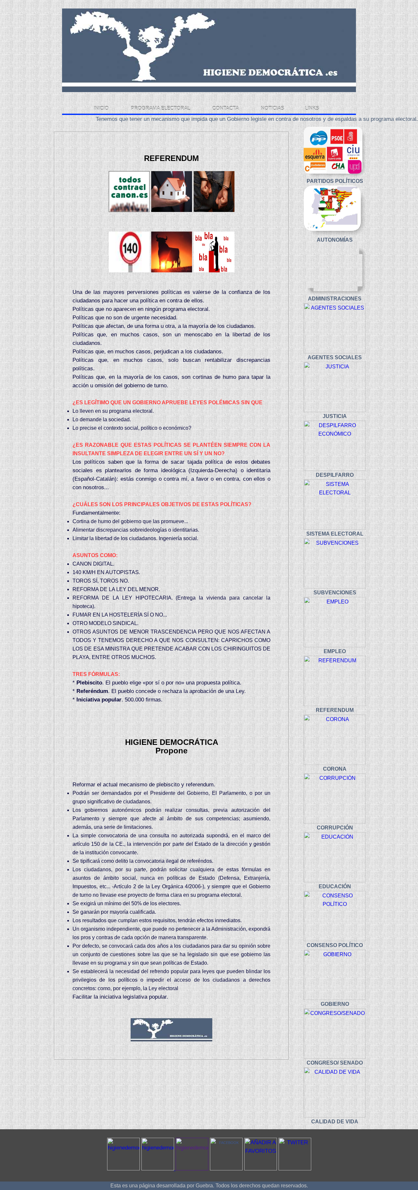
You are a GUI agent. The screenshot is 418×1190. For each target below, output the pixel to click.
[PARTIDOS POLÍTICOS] (335, 152)
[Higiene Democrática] (226, 1169)
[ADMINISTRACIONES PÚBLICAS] (335, 269)
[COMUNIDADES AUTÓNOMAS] (335, 210)
